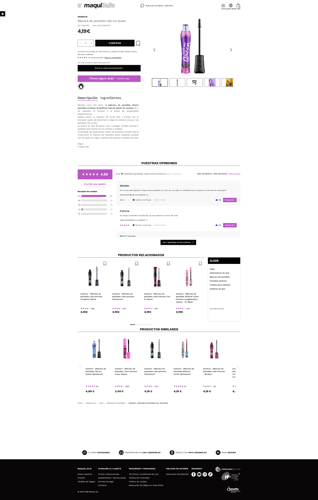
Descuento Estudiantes (177, 474)
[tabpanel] (192, 46)
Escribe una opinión (95, 184)
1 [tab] (132, 324)
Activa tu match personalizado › (109, 68)
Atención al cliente (109, 468)
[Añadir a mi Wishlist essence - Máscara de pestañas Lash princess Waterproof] (125, 263)
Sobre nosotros (85, 474)
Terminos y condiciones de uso (144, 474)
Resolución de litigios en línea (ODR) (146, 485)
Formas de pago (106, 482)
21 (103, 52)
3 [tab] (143, 324)
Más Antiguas (220, 174)
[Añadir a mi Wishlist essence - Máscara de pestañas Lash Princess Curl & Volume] (157, 263)
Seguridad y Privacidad (142, 468)
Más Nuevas (234, 174)
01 (107, 52)
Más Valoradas (204, 174)
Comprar (93, 316)
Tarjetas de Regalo (86, 482)
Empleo (81, 478)
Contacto (102, 485)
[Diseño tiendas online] (233, 489)
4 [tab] (149, 324)
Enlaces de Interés (177, 468)
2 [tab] (138, 324)
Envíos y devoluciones (108, 474)
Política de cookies (138, 482)
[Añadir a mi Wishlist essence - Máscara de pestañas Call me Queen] (138, 43)
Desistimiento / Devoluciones (112, 478)
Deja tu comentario (113, 58)
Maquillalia (85, 468)
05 (100, 52)
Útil (219, 200)
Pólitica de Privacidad (139, 478)
